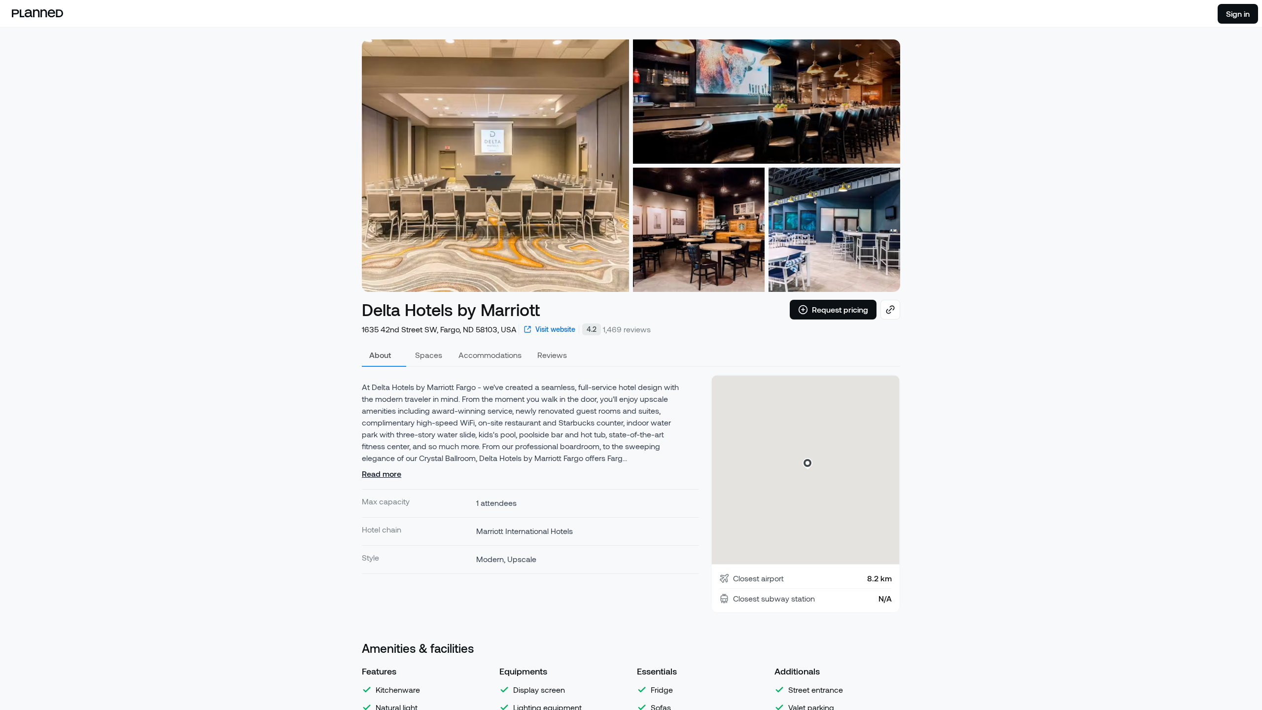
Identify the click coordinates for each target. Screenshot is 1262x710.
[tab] (384, 355)
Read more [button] (381, 473)
